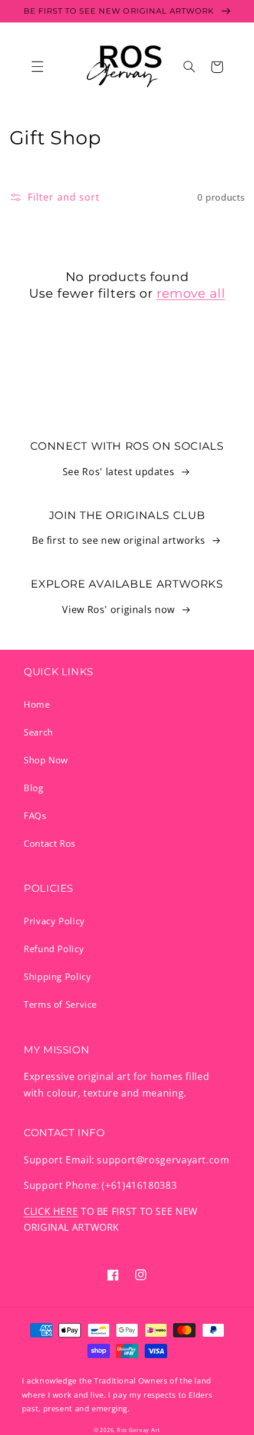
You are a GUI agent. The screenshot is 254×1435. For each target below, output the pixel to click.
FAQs (35, 815)
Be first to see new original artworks (118, 540)
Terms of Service (60, 1004)
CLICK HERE (51, 1211)
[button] (37, 66)
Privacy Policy (54, 921)
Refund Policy (54, 948)
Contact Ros (50, 843)
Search (38, 732)
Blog (34, 788)
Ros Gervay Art (138, 1430)
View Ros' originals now (118, 609)
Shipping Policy (57, 976)
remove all (191, 293)
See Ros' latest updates (119, 471)
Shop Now (46, 760)
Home (37, 704)
